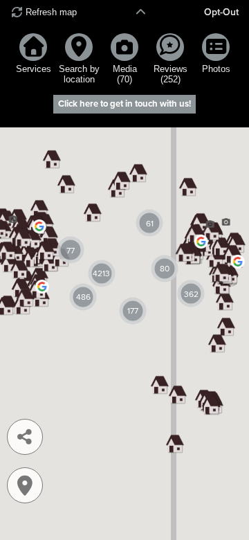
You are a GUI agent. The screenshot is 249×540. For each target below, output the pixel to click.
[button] (92, 212)
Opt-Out (221, 12)
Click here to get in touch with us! (124, 103)
